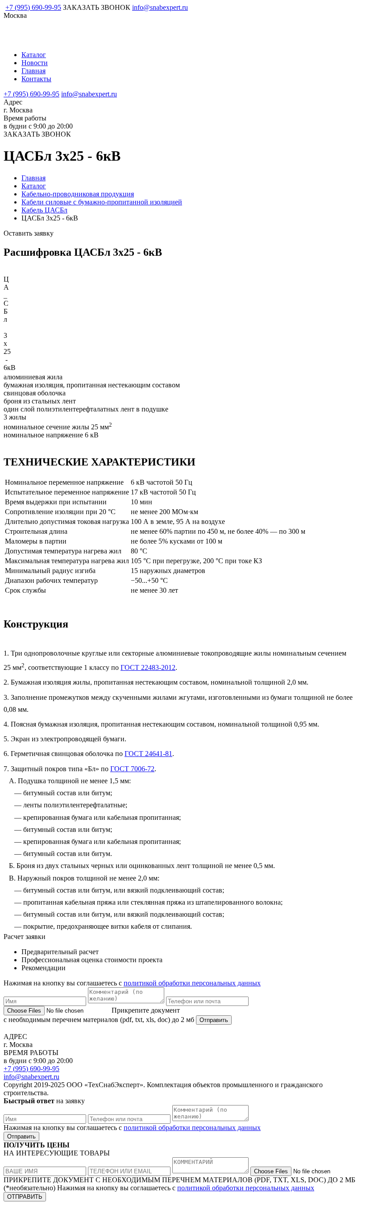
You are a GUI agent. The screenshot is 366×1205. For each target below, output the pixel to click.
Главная (33, 71)
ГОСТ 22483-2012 (148, 667)
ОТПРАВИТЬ (24, 1196)
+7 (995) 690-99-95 (33, 7)
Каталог (33, 54)
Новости (34, 62)
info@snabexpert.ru (160, 7)
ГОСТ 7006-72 (132, 769)
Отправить (214, 1020)
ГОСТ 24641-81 (148, 753)
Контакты (36, 79)
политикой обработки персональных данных (192, 983)
